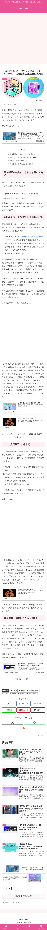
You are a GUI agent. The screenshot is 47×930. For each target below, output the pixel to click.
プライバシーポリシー (23, 923)
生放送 (14, 694)
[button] (38, 710)
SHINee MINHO (34, 690)
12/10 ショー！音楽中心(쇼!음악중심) (23, 157)
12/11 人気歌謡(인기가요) (19, 161)
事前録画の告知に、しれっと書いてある (24, 154)
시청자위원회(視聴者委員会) (31, 236)
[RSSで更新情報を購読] (23, 728)
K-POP (6, 690)
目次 (20, 150)
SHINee (22, 690)
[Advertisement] (23, 39)
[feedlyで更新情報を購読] (34, 722)
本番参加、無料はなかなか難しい (22, 164)
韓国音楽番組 (33, 694)
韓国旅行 (22, 694)
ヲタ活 (6, 694)
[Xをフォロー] (12, 722)
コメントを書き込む (23, 896)
